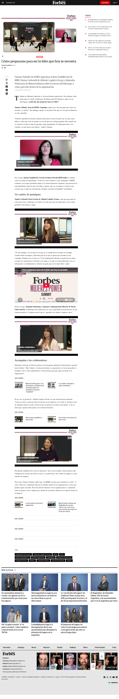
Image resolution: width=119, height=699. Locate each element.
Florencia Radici (6, 65)
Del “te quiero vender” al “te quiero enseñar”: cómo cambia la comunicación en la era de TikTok (14, 628)
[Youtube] (113, 677)
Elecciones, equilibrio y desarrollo (34, 419)
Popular (88, 15)
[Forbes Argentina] (59, 2)
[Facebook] (6, 86)
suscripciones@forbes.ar (16, 669)
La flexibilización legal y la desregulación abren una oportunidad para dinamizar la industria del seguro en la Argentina (44, 630)
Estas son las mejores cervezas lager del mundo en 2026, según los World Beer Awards (100, 42)
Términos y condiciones (47, 677)
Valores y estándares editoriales (30, 677)
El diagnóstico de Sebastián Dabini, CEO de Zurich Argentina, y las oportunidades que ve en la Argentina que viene (100, 21)
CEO (61, 554)
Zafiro (69, 560)
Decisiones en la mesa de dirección (67, 419)
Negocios (46, 647)
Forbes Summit (100, 647)
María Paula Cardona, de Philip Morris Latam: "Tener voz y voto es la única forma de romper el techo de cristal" (68, 507)
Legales (57, 677)
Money (34, 647)
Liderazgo (50, 557)
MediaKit (4, 677)
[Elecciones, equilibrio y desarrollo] (19, 419)
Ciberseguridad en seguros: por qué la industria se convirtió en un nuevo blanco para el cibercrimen (44, 597)
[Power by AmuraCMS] (113, 682)
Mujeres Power (21, 560)
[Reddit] (6, 90)
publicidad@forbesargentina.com (16, 660)
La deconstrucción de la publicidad (34, 504)
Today (114, 647)
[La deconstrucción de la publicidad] (19, 505)
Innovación (6, 647)
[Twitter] (6, 83)
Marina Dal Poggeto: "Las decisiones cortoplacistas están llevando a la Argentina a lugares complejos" (35, 388)
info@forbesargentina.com (14, 663)
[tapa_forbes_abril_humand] (56, 661)
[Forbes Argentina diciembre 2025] (84, 661)
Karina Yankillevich (22, 557)
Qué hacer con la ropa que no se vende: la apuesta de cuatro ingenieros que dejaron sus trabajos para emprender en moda (100, 28)
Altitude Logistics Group (42, 554)
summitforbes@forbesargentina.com (16, 666)
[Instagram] (110, 677)
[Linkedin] (6, 93)
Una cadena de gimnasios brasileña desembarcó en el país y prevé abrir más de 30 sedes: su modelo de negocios (100, 56)
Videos (85, 647)
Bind (55, 554)
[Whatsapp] (6, 79)
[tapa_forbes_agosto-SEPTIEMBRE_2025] (111, 661)
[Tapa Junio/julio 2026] (43, 661)
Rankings (73, 647)
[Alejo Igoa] (70, 661)
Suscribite (105, 2)
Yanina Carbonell (58, 560)
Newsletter (11, 677)
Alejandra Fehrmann (23, 554)
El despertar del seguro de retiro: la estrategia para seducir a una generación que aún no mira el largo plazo (74, 628)
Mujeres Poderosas (64, 557)
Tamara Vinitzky (43, 560)
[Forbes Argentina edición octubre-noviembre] (97, 661)
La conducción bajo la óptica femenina (66, 385)
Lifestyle (59, 647)
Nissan (32, 560)
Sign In (115, 2)
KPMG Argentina (38, 557)
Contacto (18, 677)
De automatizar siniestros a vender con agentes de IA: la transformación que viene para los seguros (14, 597)
